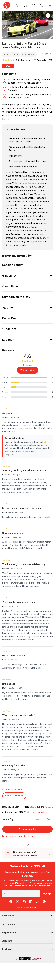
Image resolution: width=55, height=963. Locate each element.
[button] (6, 23)
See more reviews (14, 796)
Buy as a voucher (27, 829)
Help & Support (10, 932)
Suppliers (7, 941)
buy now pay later (39, 812)
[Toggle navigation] (50, 5)
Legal (20, 907)
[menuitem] (16, 5)
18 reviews (25, 60)
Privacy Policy (29, 883)
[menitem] (33, 5)
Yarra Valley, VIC (44, 60)
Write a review (27, 370)
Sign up (47, 893)
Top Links (7, 949)
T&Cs (17, 883)
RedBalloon (8, 915)
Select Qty (7, 819)
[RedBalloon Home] (6, 5)
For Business (9, 924)
